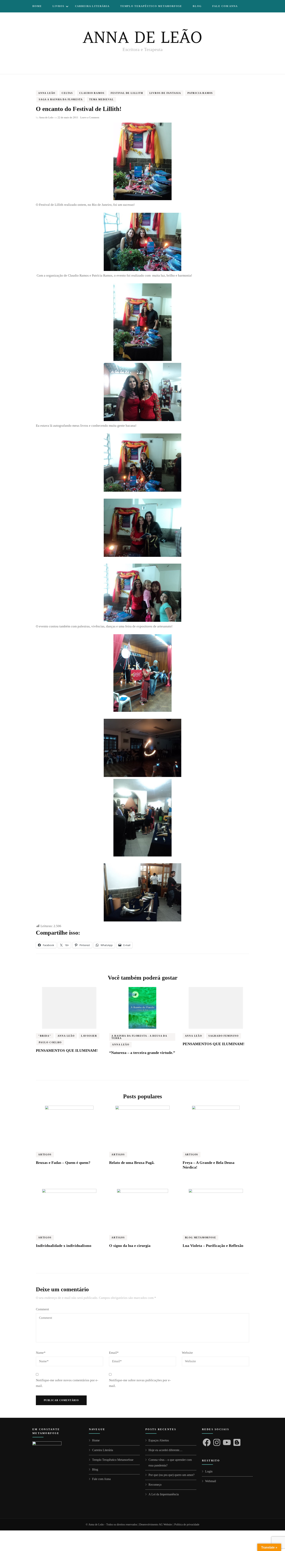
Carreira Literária (92, 6)
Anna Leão (46, 93)
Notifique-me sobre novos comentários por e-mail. (67, 1383)
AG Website (165, 1524)
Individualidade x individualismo (63, 1245)
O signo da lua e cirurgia (129, 1245)
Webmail (210, 1481)
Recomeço (155, 1484)
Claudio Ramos (91, 93)
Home (37, 6)
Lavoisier (89, 1036)
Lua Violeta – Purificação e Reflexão (213, 1245)
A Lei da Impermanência (164, 1494)
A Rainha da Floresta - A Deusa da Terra (139, 1037)
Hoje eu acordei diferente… (165, 1450)
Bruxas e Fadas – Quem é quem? (63, 1162)
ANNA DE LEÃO (142, 37)
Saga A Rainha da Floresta (61, 99)
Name (41, 1353)
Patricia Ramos (200, 93)
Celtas (67, 93)
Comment (42, 1309)
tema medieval (101, 99)
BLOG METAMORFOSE (200, 1237)
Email (114, 1353)
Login (208, 1471)
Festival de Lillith (127, 93)
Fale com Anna (225, 6)
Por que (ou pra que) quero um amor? (171, 1475)
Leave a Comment (89, 117)
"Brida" (44, 1036)
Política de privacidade (186, 1524)
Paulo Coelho (50, 1042)
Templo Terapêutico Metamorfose (151, 6)
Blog (197, 6)
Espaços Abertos (159, 1440)
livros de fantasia (165, 93)
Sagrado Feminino (223, 1036)
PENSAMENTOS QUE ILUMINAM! (67, 1050)
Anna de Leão (46, 117)
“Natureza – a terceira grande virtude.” (142, 1052)
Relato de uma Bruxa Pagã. (132, 1162)
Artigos (45, 1154)
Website (187, 1353)
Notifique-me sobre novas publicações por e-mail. (140, 1383)
